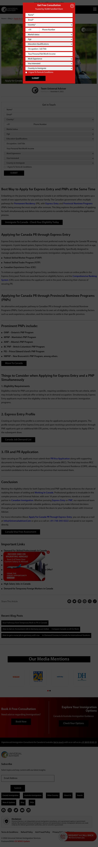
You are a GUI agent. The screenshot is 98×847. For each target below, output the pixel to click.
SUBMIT (35, 78)
